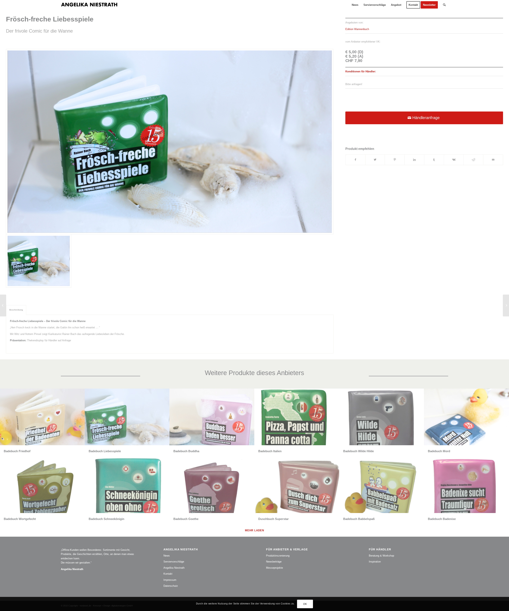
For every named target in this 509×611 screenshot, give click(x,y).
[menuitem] (355, 5)
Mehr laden (254, 530)
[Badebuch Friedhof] (506, 305)
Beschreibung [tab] (16, 310)
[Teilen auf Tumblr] (434, 160)
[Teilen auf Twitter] (375, 160)
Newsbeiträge (274, 561)
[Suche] (444, 5)
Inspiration (375, 561)
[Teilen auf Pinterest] (394, 160)
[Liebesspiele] (169, 142)
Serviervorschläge (173, 561)
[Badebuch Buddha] (3, 305)
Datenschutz (170, 585)
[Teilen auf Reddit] (473, 160)
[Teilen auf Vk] (453, 160)
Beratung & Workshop (381, 555)
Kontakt (167, 573)
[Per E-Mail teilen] (493, 160)
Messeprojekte (274, 567)
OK (305, 604)
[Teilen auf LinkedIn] (414, 160)
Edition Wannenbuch (357, 29)
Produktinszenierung (277, 555)
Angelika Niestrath (174, 567)
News (166, 555)
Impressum (169, 579)
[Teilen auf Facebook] (355, 160)
